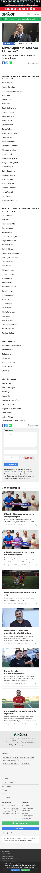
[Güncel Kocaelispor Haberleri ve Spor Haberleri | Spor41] (8, 14)
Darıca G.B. (5, 808)
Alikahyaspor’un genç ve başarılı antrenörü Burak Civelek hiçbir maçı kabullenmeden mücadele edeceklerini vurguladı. (19, 678)
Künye (6, 794)
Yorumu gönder (11, 464)
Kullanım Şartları (7, 856)
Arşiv (6, 790)
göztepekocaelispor (9, 760)
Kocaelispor (6, 806)
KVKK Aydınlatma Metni (9, 858)
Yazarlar (7, 786)
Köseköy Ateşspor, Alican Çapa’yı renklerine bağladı (20, 553)
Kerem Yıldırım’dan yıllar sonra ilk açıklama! (20, 712)
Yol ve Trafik (25, 805)
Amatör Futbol (10, 43)
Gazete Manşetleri (27, 816)
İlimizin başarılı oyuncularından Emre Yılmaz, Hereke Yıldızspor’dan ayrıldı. (19, 599)
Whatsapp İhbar (21, 823)
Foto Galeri (8, 782)
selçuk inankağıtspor (24, 760)
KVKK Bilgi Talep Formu (9, 861)
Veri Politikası (6, 854)
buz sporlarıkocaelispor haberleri (23, 757)
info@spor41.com (10, 833)
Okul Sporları (15, 811)
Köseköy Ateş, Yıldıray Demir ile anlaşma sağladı (19, 515)
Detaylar (15, 870)
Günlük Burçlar (26, 818)
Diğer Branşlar (15, 813)
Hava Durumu (26, 811)
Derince (13, 805)
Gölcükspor (5, 814)
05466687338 (21, 828)
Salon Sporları (15, 808)
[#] (20, 734)
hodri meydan (25, 763)
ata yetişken (7, 757)
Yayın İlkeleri (6, 851)
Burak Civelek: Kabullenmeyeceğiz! (14, 672)
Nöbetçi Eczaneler (27, 808)
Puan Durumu (26, 813)
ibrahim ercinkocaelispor (11, 763)
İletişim (7, 798)
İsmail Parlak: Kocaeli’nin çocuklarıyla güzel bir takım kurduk (17, 631)
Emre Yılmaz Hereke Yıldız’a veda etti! (20, 593)
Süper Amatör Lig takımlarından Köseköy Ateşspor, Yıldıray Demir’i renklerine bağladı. (19, 521)
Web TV (7, 779)
